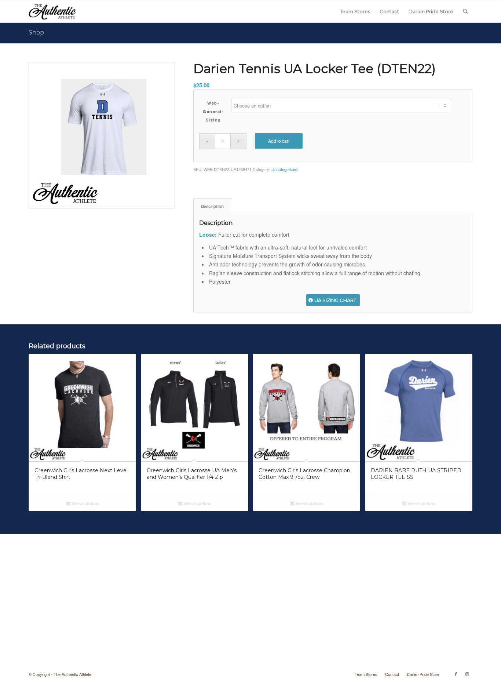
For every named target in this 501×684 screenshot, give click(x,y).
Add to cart (278, 141)
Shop (36, 32)
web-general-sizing (213, 111)
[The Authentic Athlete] (52, 11)
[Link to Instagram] (466, 673)
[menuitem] (355, 11)
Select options (84, 503)
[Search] (465, 11)
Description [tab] (212, 206)
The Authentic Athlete (72, 674)
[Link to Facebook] (455, 673)
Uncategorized (284, 169)
